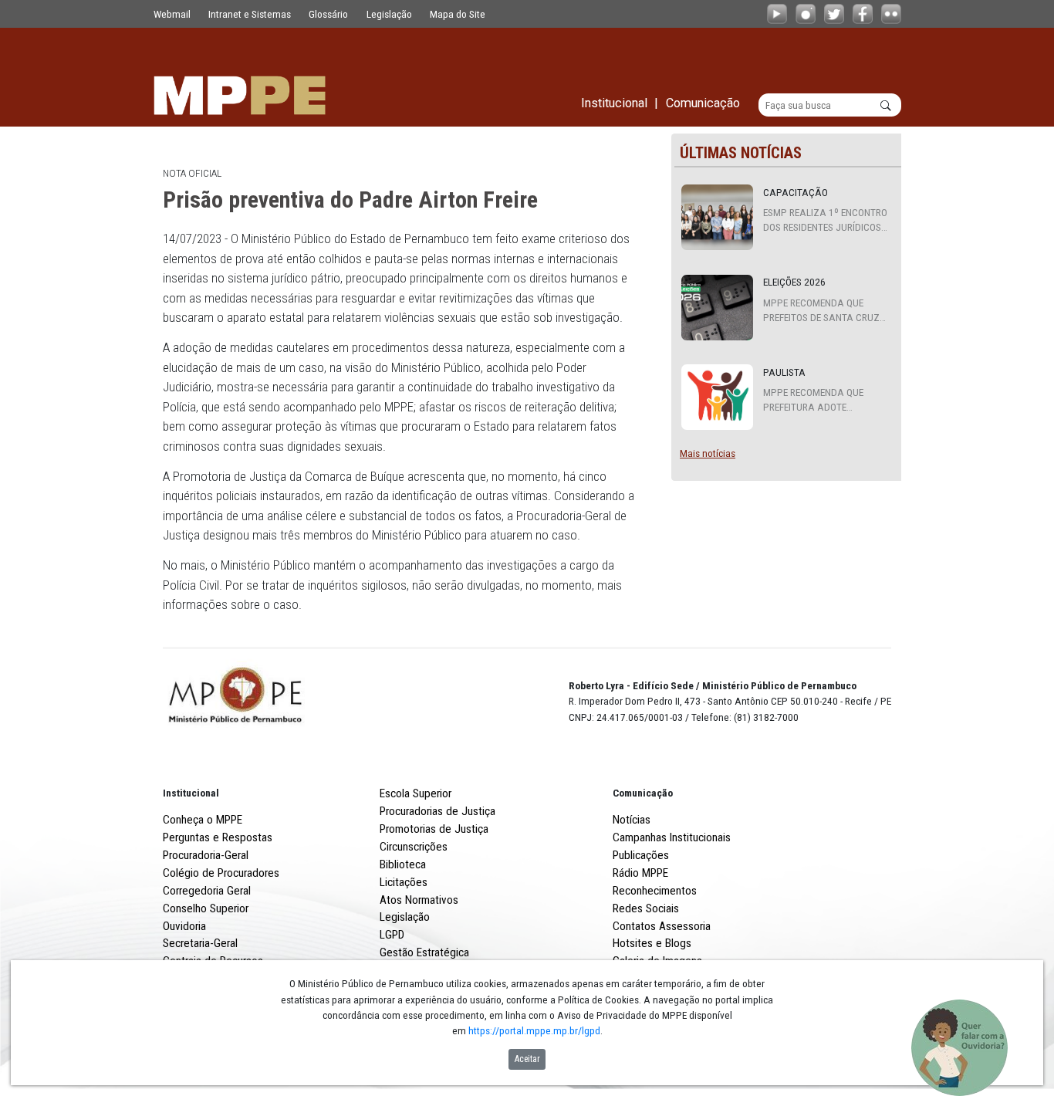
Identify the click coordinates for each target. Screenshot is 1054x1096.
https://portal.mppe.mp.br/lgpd (534, 1030)
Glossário (328, 14)
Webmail (172, 14)
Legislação (389, 14)
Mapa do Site (457, 14)
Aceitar (527, 1059)
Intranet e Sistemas (249, 14)
